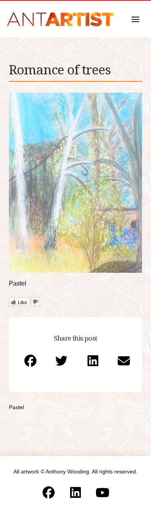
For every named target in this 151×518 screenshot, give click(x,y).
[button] (135, 19)
